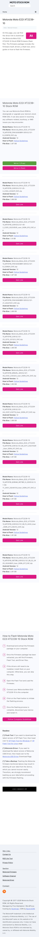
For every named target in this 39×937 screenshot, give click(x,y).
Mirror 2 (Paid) (19, 168)
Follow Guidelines (21, 141)
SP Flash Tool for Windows (19, 741)
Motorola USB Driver (11, 757)
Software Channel (9, 876)
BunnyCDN (30, 909)
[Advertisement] (19, 73)
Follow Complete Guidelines (19, 719)
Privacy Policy (8, 863)
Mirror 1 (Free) (19, 163)
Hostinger (15, 909)
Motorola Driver (8, 880)
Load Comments (18, 789)
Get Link (19, 204)
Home (5, 27)
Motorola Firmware (12, 27)
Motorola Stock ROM (19, 2)
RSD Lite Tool (8, 858)
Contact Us (7, 854)
